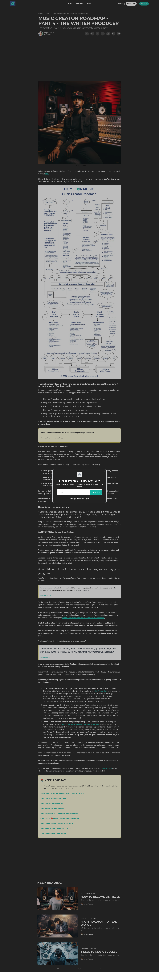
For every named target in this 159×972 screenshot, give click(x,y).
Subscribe (95, 492)
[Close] (104, 471)
